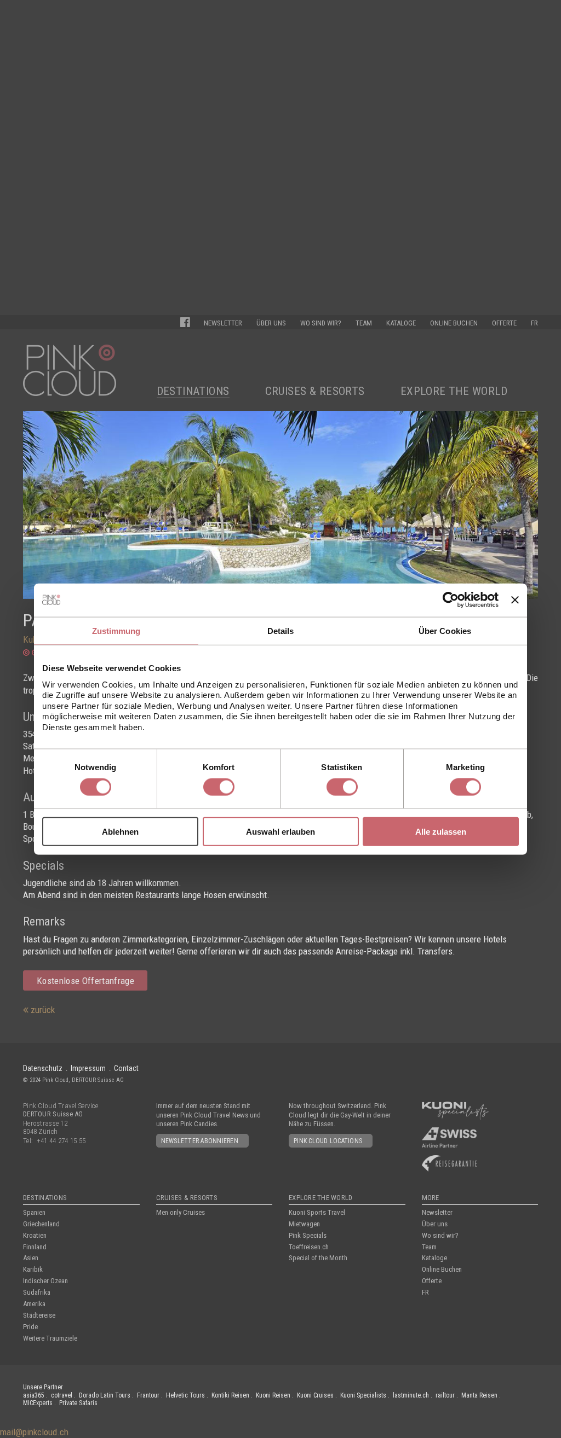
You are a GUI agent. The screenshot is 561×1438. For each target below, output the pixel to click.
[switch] (218, 787)
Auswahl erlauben (280, 831)
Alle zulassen (440, 831)
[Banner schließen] (515, 600)
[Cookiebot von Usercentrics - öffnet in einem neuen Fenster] (451, 599)
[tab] (116, 631)
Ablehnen (120, 831)
